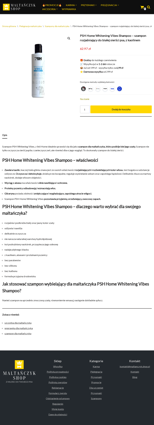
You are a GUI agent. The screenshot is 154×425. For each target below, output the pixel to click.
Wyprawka (69, 9)
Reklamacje (58, 387)
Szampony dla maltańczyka (57, 26)
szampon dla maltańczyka (18, 333)
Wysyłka (57, 366)
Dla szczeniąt (96, 387)
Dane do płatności (57, 414)
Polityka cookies (57, 377)
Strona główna (9, 26)
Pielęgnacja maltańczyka (30, 26)
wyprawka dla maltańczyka (19, 328)
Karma (96, 366)
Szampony (96, 398)
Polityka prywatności (58, 371)
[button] (76, 5)
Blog (134, 377)
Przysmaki (96, 377)
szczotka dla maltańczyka (18, 322)
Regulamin (57, 403)
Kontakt (135, 371)
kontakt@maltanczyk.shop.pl (135, 366)
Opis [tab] (4, 135)
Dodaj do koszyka (121, 109)
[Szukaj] (148, 7)
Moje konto (58, 409)
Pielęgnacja (96, 371)
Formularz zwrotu (58, 393)
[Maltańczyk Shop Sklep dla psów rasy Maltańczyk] (19, 7)
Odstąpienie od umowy (58, 398)
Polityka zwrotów (58, 382)
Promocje (96, 382)
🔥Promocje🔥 (52, 5)
